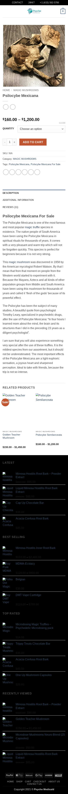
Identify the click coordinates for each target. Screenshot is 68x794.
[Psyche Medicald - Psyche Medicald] (34, 11)
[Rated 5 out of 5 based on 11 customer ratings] (34, 114)
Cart (28, 781)
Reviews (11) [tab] (10, 207)
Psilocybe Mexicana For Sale (45, 164)
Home (6, 90)
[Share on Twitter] (18, 172)
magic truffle (32, 227)
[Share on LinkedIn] (37, 172)
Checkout (39, 781)
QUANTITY (8, 128)
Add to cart (33, 142)
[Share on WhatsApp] (6, 172)
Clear (62, 123)
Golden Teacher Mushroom (11, 436)
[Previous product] (12, 107)
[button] (5, 11)
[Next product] (5, 107)
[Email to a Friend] (25, 172)
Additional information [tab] (18, 200)
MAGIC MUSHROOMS (26, 90)
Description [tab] (11, 193)
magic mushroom (19, 262)
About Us (54, 781)
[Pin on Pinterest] (31, 172)
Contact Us (34, 784)
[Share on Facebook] (12, 172)
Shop (19, 781)
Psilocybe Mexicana (19, 164)
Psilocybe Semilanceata (49, 435)
